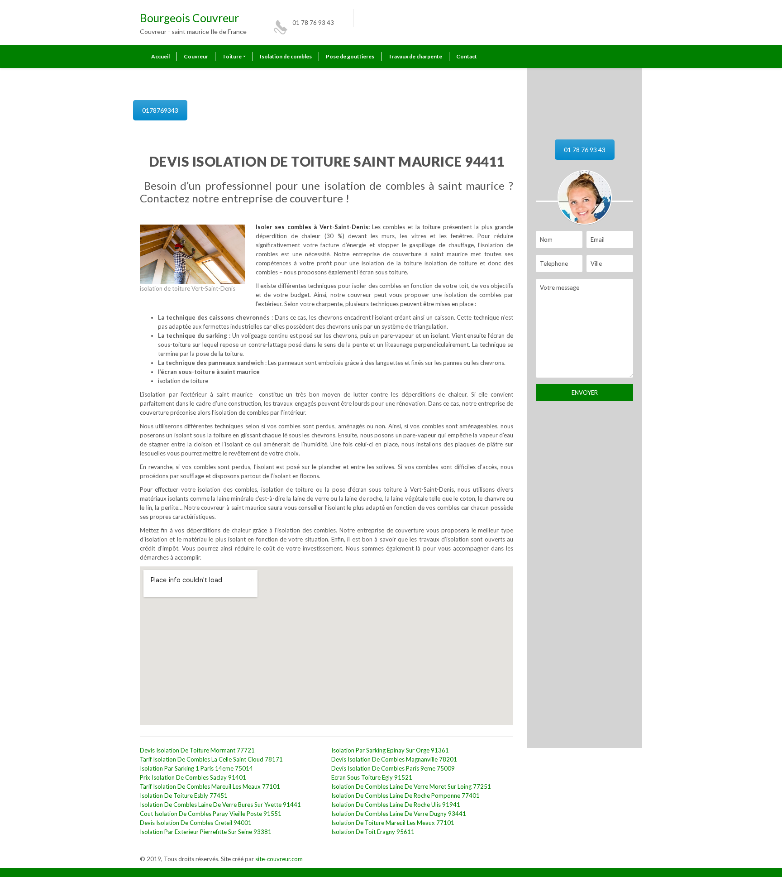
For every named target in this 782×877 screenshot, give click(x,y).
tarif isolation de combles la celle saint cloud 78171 (211, 759)
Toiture (232, 56)
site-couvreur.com (279, 859)
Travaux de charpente (415, 56)
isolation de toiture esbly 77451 (184, 795)
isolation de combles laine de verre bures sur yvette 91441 (220, 804)
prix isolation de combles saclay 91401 (193, 777)
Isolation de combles (286, 56)
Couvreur (196, 56)
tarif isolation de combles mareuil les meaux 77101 (210, 786)
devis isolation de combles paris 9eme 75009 (393, 768)
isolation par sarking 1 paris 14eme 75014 (196, 768)
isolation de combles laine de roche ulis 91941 (395, 804)
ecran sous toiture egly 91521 (371, 777)
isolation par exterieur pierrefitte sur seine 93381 (206, 831)
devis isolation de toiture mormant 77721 (197, 750)
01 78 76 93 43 (313, 22)
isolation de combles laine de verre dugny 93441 (398, 813)
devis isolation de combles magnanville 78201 (394, 759)
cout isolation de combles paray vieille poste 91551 (210, 813)
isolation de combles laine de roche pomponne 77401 (405, 795)
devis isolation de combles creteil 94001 (196, 822)
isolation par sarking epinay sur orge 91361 (390, 750)
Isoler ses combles (285, 226)
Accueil (160, 56)
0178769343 (160, 110)
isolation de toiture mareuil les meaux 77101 (392, 822)
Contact (466, 56)
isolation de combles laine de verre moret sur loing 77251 (411, 786)
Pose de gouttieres (350, 56)
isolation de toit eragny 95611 (373, 831)
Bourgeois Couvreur (189, 17)
